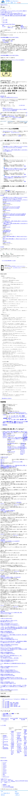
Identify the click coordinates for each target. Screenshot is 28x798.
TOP (2, 791)
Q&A (16, 791)
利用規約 (17, 793)
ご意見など (17, 795)
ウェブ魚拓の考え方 (5, 793)
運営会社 (3, 795)
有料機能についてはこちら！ (12, 1)
